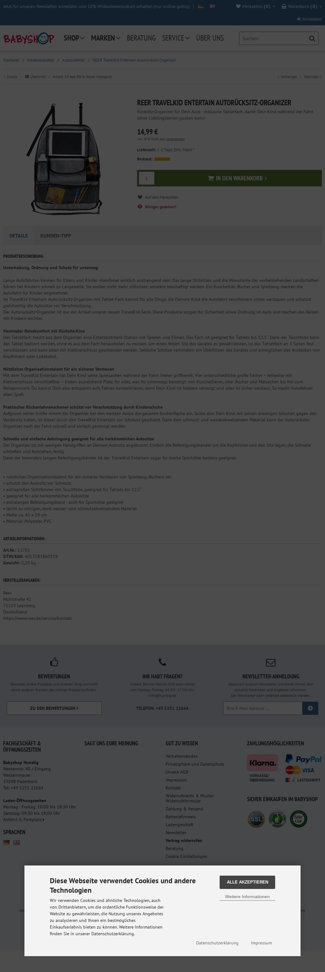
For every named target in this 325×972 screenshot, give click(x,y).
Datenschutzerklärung (217, 943)
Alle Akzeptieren (247, 882)
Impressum (261, 943)
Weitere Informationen (247, 896)
